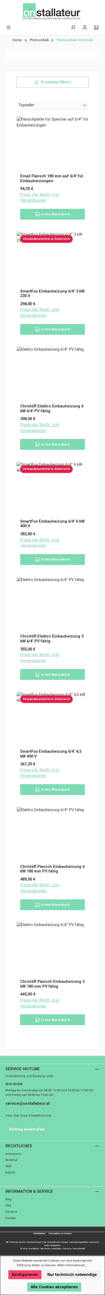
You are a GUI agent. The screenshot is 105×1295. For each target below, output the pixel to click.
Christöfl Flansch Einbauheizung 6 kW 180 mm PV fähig (52, 869)
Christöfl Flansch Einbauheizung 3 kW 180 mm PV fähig (52, 984)
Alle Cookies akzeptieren (54, 1287)
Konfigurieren (25, 1274)
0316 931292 (13, 1084)
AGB (8, 1166)
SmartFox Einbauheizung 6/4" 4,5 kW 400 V (50, 754)
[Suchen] (73, 27)
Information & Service (29, 1191)
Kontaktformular (40, 1115)
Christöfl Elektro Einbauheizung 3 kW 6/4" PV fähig (51, 638)
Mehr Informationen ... (72, 1265)
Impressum (13, 1154)
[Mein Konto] (85, 27)
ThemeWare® (78, 1248)
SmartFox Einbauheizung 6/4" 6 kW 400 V (52, 524)
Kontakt (10, 1218)
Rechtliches (18, 1146)
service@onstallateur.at (27, 1103)
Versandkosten (54, 1242)
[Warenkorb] (96, 27)
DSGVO (10, 1172)
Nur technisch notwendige (72, 1274)
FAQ (8, 1205)
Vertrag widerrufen (27, 1129)
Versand (11, 1211)
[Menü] (9, 27)
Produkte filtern (55, 82)
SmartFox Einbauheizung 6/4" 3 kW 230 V (52, 293)
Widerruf (11, 1160)
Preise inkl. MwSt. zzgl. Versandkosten (40, 197)
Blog (8, 1199)
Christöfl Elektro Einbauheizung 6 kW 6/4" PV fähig (51, 408)
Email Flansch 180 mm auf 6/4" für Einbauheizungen (51, 178)
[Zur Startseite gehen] (52, 11)
